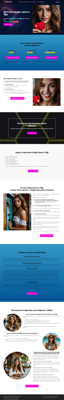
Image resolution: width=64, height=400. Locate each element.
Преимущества (27, 1)
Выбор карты (20, 1)
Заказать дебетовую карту (13, 57)
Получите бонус (33, 1)
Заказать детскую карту (52, 57)
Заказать (58, 2)
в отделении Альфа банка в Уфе (11, 338)
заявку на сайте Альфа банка (14, 339)
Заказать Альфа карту (32, 293)
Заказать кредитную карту (32, 57)
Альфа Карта (8, 2)
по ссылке (11, 82)
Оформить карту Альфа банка (18, 98)
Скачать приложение (41, 1)
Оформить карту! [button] (8, 24)
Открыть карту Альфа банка (47, 235)
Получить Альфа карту (33, 170)
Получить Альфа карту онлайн (32, 386)
